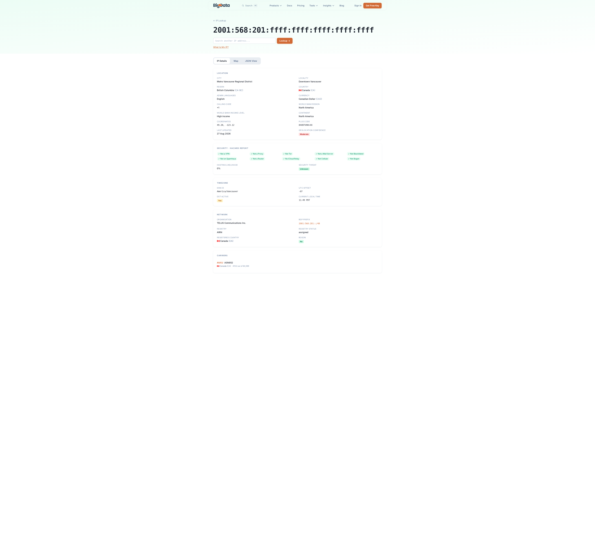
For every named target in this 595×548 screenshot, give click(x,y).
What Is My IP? (221, 47)
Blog (341, 5)
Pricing (300, 5)
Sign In (357, 5)
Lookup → (284, 40)
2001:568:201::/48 (309, 223)
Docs (289, 5)
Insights (327, 5)
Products (274, 5)
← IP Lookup (219, 20)
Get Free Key (372, 5)
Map (236, 61)
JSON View (251, 61)
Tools (312, 5)
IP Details (222, 61)
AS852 (220, 262)
